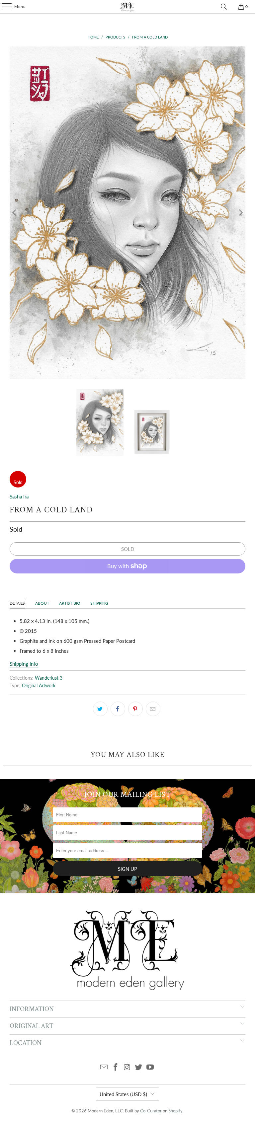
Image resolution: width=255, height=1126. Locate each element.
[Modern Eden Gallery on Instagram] (127, 1067)
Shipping (99, 603)
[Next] (240, 212)
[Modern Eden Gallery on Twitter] (139, 1067)
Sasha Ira (19, 496)
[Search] (223, 6)
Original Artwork (38, 685)
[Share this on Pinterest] (135, 709)
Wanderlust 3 (48, 678)
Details (17, 603)
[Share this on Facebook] (118, 709)
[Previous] (14, 212)
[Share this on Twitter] (100, 709)
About (42, 603)
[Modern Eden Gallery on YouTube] (150, 1067)
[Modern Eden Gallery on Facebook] (116, 1067)
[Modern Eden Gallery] (127, 6)
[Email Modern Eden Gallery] (104, 1067)
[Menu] (3, 6)
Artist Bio (69, 603)
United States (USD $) (123, 1094)
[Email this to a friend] (153, 709)
